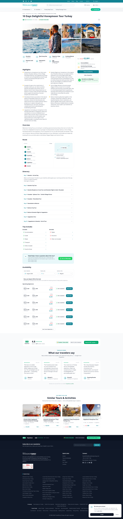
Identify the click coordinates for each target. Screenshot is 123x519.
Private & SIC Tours (84, 504)
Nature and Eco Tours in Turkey (89, 478)
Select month (27, 271)
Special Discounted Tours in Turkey (90, 489)
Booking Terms (62, 510)
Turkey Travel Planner (61, 506)
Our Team (65, 462)
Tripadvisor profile (70, 383)
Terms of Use (45, 510)
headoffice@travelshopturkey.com (91, 456)
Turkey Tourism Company (73, 504)
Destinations (27, 9)
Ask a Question (61, 288)
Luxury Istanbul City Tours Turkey (90, 476)
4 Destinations (51, 422)
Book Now (69, 288)
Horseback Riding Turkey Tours (69, 485)
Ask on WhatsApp (66, 258)
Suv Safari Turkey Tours (68, 497)
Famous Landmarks (49, 508)
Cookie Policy (69, 510)
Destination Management (60, 504)
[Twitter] (28, 1)
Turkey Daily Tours (48, 9)
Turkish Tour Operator (49, 504)
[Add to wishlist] (99, 19)
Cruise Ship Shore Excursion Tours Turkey (51, 476)
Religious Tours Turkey (87, 483)
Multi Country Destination (28, 495)
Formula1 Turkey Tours (47, 498)
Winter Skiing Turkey (87, 495)
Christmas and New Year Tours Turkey (31, 491)
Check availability (88, 71)
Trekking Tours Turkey (87, 493)
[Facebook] (23, 1)
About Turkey (41, 508)
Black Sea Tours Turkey (27, 487)
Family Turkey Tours (47, 494)
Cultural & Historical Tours (48, 484)
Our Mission (33, 510)
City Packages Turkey (27, 493)
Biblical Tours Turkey (27, 485)
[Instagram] (26, 1)
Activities (38, 9)
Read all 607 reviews (90, 342)
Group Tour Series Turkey (68, 476)
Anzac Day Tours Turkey (28, 480)
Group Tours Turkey (67, 478)
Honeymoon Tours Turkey (31, 13)
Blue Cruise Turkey (27, 489)
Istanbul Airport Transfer (74, 508)
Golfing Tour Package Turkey (49, 496)
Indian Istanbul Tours (67, 491)
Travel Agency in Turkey (38, 504)
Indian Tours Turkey (67, 489)
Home (68, 1)
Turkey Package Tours (61, 9)
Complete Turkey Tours (27, 497)
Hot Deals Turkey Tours (67, 487)
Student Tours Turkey (87, 491)
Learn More (99, 511)
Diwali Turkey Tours (47, 488)
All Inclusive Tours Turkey (28, 478)
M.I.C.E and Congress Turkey (49, 490)
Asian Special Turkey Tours (28, 483)
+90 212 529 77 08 (87, 458)
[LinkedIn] (91, 462)
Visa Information (64, 508)
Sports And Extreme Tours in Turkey (90, 487)
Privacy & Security (53, 510)
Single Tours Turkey (87, 485)
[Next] (100, 417)
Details (117, 514)
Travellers (42, 271)
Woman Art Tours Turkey (88, 497)
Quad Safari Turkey (87, 480)
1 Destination (31, 422)
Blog (77, 1)
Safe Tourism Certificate (86, 508)
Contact (81, 1)
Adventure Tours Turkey (28, 476)
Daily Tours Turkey (46, 486)
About (73, 1)
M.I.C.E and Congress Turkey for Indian (51, 492)
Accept (101, 514)
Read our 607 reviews (93, 437)
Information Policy (84, 510)
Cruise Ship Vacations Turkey (49, 478)
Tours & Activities (67, 458)
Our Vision (39, 510)
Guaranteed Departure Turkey (69, 480)
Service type (59, 271)
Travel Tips (57, 508)
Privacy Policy (76, 510)
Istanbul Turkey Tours (67, 495)
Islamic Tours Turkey (67, 493)
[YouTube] (31, 1)
